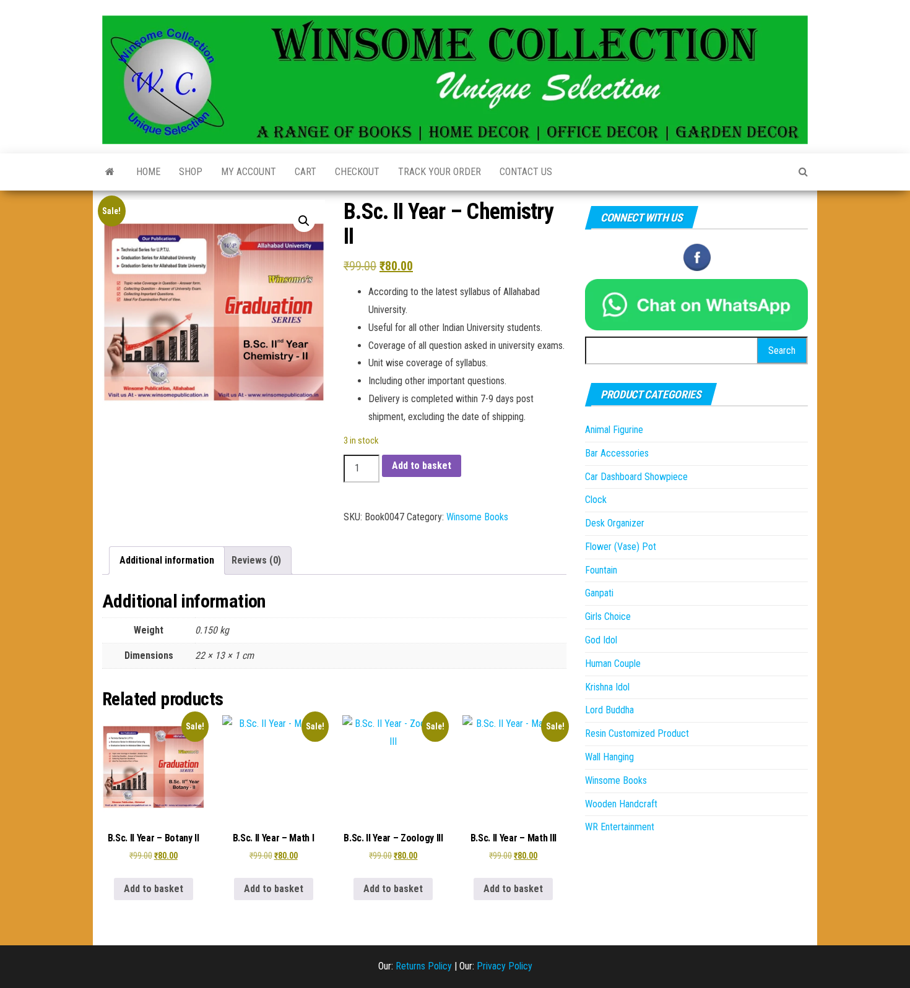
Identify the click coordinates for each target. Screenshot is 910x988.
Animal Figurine (614, 430)
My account (248, 172)
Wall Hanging (609, 757)
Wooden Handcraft (621, 804)
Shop (190, 172)
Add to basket (421, 465)
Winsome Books (477, 517)
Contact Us (526, 172)
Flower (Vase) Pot (620, 546)
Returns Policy (424, 966)
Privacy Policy (504, 966)
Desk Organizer (614, 523)
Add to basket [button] (153, 889)
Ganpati (599, 593)
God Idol (601, 640)
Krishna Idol (607, 687)
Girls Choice (608, 616)
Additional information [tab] (166, 560)
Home (148, 172)
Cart (305, 172)
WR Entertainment (619, 827)
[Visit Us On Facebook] (697, 256)
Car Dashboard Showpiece (636, 477)
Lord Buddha (609, 710)
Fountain (601, 570)
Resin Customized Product (637, 733)
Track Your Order (439, 172)
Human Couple (613, 663)
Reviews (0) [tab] (256, 560)
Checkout (357, 172)
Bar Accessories (617, 453)
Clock (596, 499)
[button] (304, 221)
